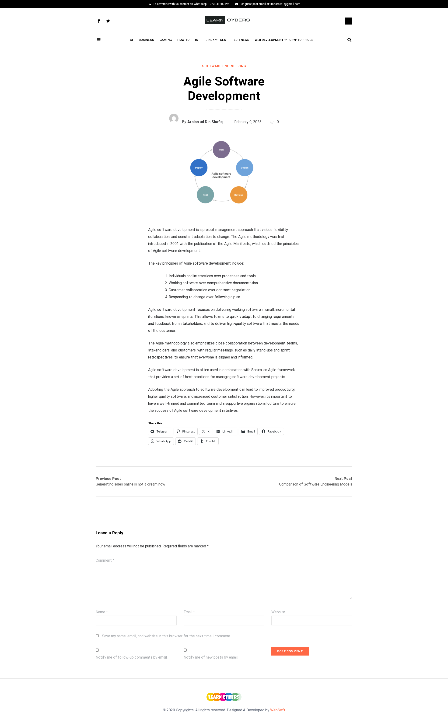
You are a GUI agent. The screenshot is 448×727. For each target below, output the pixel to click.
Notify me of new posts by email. (211, 657)
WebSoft (277, 710)
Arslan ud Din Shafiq (205, 122)
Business (146, 40)
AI (131, 40)
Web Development (269, 40)
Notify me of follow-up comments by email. (132, 657)
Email (189, 612)
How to (183, 40)
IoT (197, 40)
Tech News (240, 40)
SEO (223, 40)
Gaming (166, 40)
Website (278, 612)
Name (102, 612)
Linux (210, 40)
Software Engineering (224, 66)
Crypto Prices (301, 40)
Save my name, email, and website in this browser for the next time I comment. (166, 636)
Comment (105, 560)
